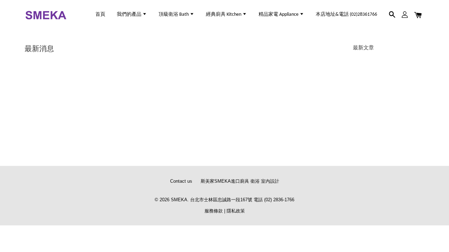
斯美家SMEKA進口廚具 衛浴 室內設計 (240, 181)
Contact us (181, 181)
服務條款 (214, 211)
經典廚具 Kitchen (224, 14)
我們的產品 (129, 14)
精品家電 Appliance (279, 14)
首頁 (100, 14)
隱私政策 (236, 211)
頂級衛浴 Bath (174, 14)
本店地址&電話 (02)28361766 (346, 14)
